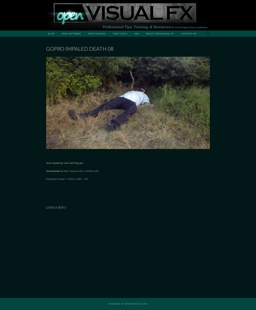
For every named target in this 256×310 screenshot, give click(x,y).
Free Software (71, 33)
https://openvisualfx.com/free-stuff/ (81, 171)
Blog (51, 33)
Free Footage (97, 33)
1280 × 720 (82, 179)
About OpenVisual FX (160, 33)
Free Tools (120, 33)
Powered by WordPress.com (127, 304)
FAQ (136, 33)
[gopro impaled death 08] (128, 102)
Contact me (189, 33)
